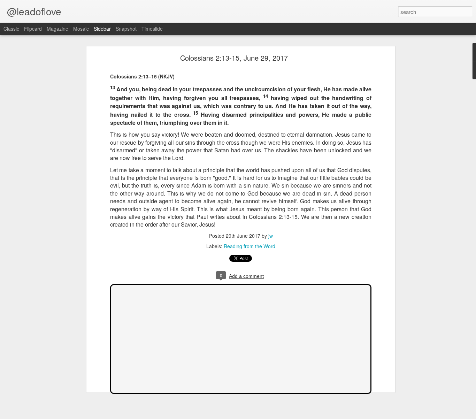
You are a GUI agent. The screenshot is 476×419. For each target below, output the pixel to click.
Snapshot (126, 28)
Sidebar (102, 28)
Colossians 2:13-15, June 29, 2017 (234, 58)
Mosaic (81, 28)
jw (270, 235)
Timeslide (152, 28)
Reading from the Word (249, 246)
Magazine (57, 28)
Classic (11, 28)
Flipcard (33, 28)
